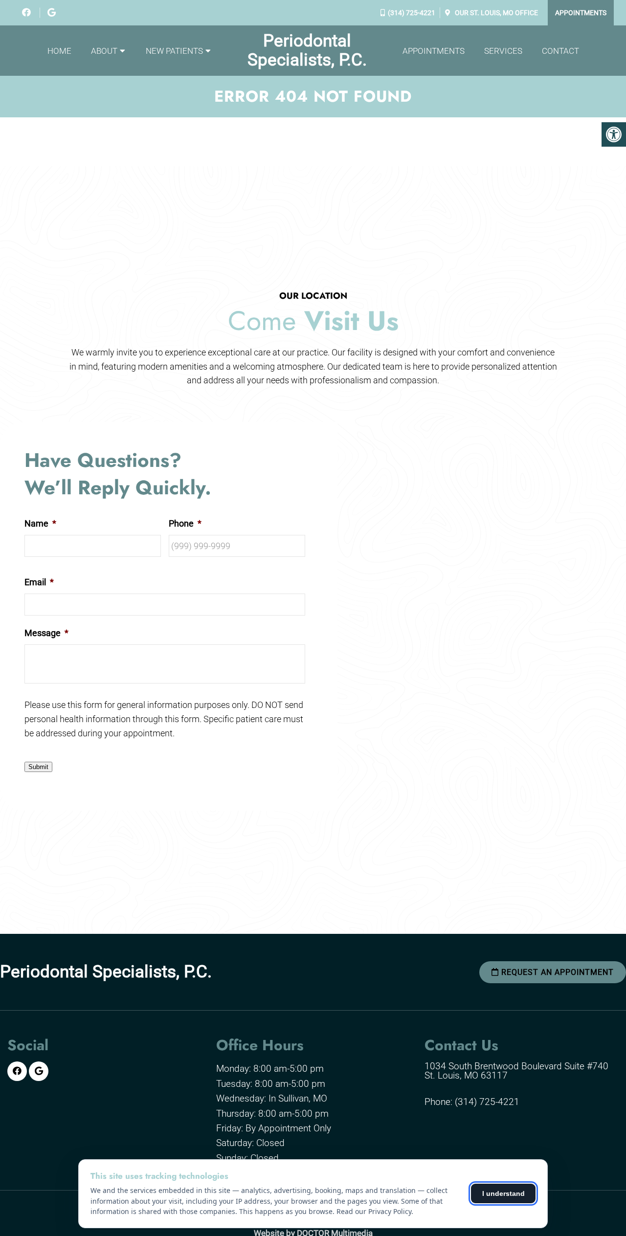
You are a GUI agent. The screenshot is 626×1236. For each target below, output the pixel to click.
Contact (560, 51)
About (104, 51)
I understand (503, 1193)
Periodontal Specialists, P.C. (307, 50)
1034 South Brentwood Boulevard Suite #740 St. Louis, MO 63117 (516, 1070)
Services (503, 51)
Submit (38, 767)
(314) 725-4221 (411, 13)
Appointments (580, 13)
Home (59, 51)
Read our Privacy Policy (373, 1211)
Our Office (495, 13)
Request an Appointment (556, 972)
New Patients (174, 51)
